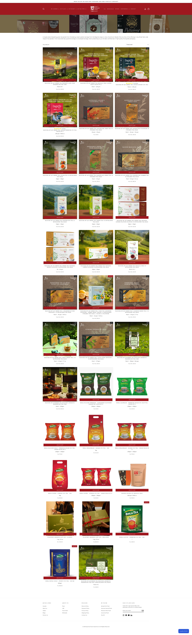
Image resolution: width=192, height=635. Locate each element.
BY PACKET (72, 8)
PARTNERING (124, 8)
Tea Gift (103, 615)
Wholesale (110, 8)
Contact (133, 8)
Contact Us (84, 615)
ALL (105, 8)
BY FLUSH (63, 8)
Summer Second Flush (106, 608)
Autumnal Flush (105, 612)
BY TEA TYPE (81, 8)
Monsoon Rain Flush (106, 610)
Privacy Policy (85, 610)
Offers (117, 8)
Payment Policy (85, 608)
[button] (129, 83)
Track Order (65, 610)
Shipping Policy (85, 612)
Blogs (44, 612)
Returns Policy (85, 606)
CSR (63, 608)
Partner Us (45, 615)
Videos (44, 610)
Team (63, 606)
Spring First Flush (105, 606)
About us (45, 608)
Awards (44, 606)
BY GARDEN (54, 8)
